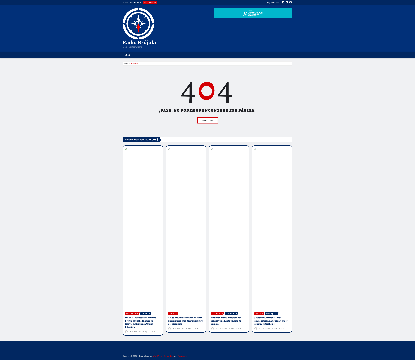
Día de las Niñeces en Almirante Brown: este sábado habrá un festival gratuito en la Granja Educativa (140, 322)
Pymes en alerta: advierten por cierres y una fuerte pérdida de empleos (226, 320)
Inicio (126, 63)
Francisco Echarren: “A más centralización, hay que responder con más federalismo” (270, 320)
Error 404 (134, 63)
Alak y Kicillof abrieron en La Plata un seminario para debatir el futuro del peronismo (185, 320)
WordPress (157, 356)
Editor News (169, 356)
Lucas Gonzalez (135, 331)
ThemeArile (182, 356)
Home (128, 54)
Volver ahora (208, 120)
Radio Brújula (139, 42)
